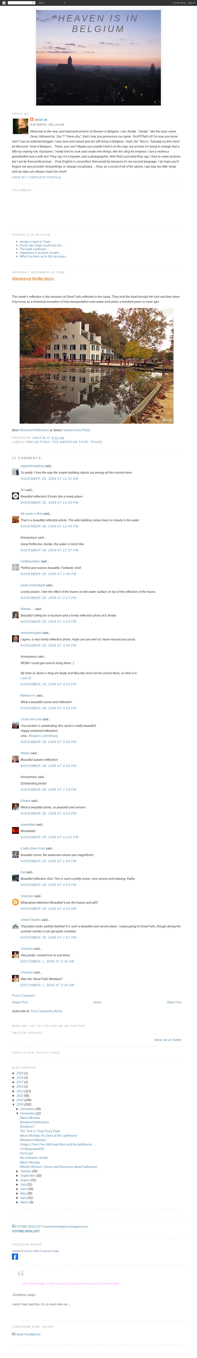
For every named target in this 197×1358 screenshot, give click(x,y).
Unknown (27, 896)
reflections (38, 442)
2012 (20, 1091)
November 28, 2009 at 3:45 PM (48, 645)
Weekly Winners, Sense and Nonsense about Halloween (58, 1166)
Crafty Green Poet (33, 848)
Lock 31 (26, 678)
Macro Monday (30, 1117)
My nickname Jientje (34, 1157)
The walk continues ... (34, 249)
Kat (23, 872)
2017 (20, 1082)
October (26, 1171)
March (25, 1202)
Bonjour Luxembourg (43, 735)
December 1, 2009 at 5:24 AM (47, 985)
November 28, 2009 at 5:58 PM (48, 742)
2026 (20, 1073)
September (28, 1175)
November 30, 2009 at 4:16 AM (48, 908)
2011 (20, 1095)
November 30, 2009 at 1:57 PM (48, 937)
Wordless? (27, 1126)
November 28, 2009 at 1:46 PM (48, 574)
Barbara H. (28, 695)
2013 (20, 1086)
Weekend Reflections (34, 430)
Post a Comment (23, 995)
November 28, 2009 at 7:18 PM (48, 789)
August (25, 1180)
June (24, 1189)
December (27, 1109)
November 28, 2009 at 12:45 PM (49, 526)
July (23, 1184)
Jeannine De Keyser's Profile (25, 1251)
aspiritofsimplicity (32, 466)
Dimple (25, 800)
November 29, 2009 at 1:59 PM (48, 861)
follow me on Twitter (167, 1040)
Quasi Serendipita (33, 585)
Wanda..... (27, 609)
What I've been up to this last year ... (44, 256)
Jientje (41, 119)
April (24, 1197)
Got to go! (26, 1153)
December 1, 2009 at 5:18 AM (47, 961)
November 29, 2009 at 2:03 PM (48, 884)
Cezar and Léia (31, 719)
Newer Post (20, 1002)
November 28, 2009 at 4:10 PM (48, 684)
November (27, 1113)
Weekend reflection (33, 1140)
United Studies (31, 919)
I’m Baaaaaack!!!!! (32, 1149)
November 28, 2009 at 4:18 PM (48, 708)
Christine (27, 948)
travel (96, 442)
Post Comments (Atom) (46, 1011)
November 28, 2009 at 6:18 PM (48, 766)
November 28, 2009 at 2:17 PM (48, 598)
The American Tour (70, 442)
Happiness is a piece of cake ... (41, 252)
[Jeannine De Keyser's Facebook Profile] (15, 1258)
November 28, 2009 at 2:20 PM (48, 621)
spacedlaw (28, 824)
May (23, 1193)
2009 (20, 1104)
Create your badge (50, 1251)
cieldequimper (30, 561)
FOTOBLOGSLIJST (26, 1231)
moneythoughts (31, 632)
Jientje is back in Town (35, 241)
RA (23, 490)
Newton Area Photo (76, 430)
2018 (20, 1077)
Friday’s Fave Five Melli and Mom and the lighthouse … (58, 1144)
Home (97, 1002)
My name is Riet (32, 513)
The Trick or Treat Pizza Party (40, 1131)
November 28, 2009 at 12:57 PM (49, 550)
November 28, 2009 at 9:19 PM (48, 813)
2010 (20, 1100)
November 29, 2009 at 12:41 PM (49, 837)
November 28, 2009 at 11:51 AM (49, 478)
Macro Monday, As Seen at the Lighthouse (48, 1135)
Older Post (174, 1002)
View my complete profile (36, 177)
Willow (25, 753)
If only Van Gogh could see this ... (42, 245)
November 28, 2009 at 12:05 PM (49, 502)
